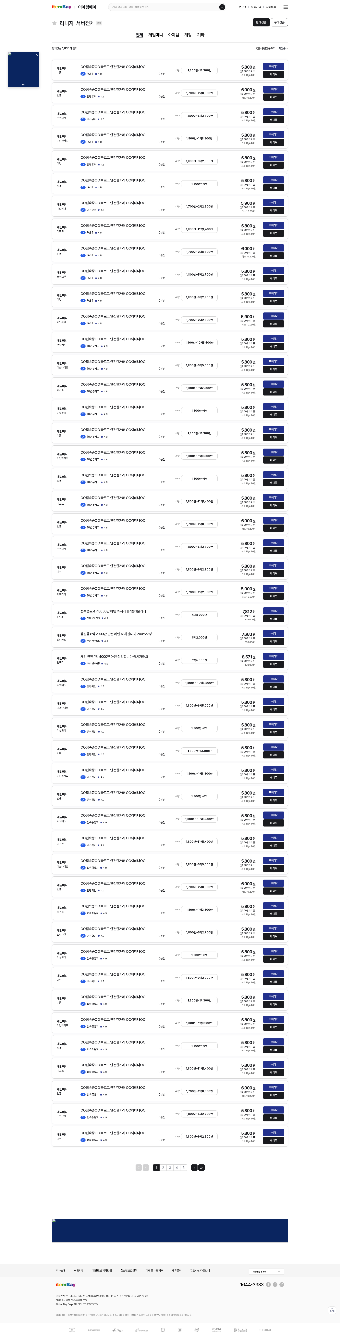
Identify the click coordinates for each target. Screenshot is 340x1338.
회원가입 (256, 7)
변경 (99, 23)
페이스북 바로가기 (275, 1284)
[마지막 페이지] (201, 1167)
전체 (139, 34)
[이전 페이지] (146, 1167)
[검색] (222, 7)
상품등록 (271, 7)
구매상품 (279, 22)
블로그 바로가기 (268, 1284)
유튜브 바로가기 (281, 1284)
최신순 (282, 48)
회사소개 (60, 1270)
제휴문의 (176, 1270)
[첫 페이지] (139, 1167)
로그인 (242, 7)
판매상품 (261, 22)
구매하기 (273, 66)
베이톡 (273, 74)
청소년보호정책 (129, 1270)
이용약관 (79, 1270)
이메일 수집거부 (154, 1270)
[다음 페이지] (194, 1167)
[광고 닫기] (36, 54)
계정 (187, 34)
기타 (200, 34)
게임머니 (155, 34)
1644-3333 (252, 1284)
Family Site (259, 1271)
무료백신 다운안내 (200, 1270)
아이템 (173, 34)
